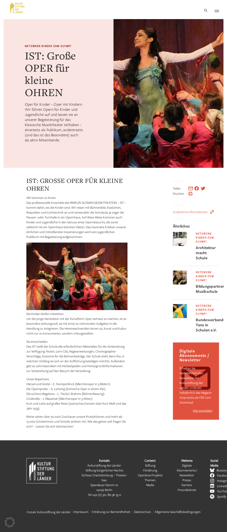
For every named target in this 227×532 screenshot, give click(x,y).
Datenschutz (142, 512)
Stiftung (150, 465)
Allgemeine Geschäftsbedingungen (178, 512)
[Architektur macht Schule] (180, 245)
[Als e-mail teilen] (190, 188)
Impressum (81, 512)
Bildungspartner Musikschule (207, 289)
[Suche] (205, 11)
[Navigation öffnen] (217, 10)
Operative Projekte (150, 475)
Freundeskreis (187, 490)
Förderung (150, 470)
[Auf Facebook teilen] (196, 188)
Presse (186, 480)
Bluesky (222, 470)
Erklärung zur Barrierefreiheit (111, 512)
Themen (150, 480)
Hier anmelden (202, 410)
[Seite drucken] (190, 193)
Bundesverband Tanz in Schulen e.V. (207, 324)
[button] (10, 522)
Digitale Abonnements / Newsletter (187, 470)
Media (150, 485)
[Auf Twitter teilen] (203, 188)
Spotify (221, 496)
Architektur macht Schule (206, 252)
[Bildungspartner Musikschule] (180, 283)
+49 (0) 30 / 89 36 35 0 (106, 494)
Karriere (187, 485)
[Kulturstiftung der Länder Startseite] (17, 8)
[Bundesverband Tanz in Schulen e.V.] (180, 317)
